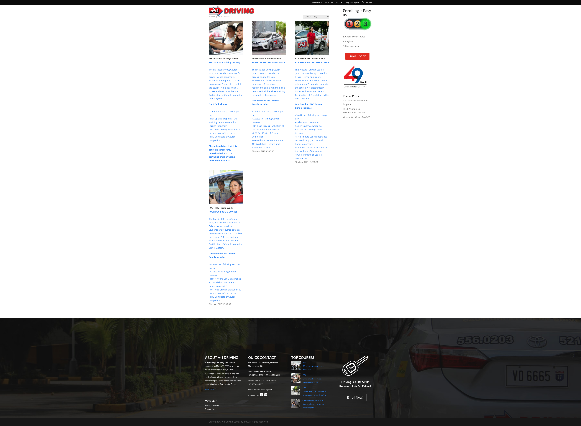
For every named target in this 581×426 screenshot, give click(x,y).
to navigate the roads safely (314, 395)
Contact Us (366, 11)
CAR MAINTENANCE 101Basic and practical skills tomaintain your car (313, 404)
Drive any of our (310, 378)
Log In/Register (353, 3)
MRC (305, 387)
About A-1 (297, 11)
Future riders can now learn (314, 391)
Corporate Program (335, 11)
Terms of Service (212, 405)
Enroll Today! (357, 56)
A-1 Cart (339, 3)
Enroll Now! (355, 397)
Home (285, 11)
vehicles (320, 378)
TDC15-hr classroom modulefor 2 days (313, 366)
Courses (313, 11)
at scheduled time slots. (313, 382)
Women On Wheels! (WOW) (356, 117)
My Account (317, 3)
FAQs (354, 11)
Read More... (210, 389)
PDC (304, 375)
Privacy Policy (210, 409)
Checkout (329, 3)
